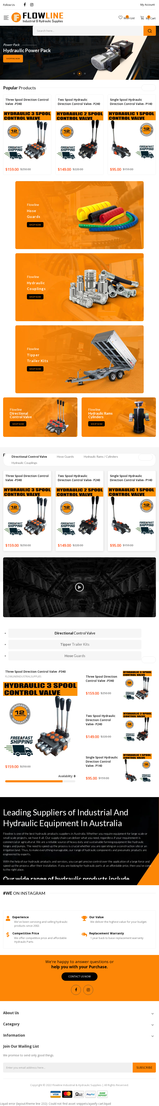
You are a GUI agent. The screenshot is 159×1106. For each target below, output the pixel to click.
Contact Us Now (79, 976)
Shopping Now (13, 61)
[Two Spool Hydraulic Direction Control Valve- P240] (137, 726)
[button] (7, 725)
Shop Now (35, 224)
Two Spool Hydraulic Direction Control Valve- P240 (79, 102)
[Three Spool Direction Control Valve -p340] (40, 719)
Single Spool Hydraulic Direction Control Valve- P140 (131, 102)
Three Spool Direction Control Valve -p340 (27, 102)
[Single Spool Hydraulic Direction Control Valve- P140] (137, 768)
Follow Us (9, 5)
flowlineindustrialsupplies (23, 108)
